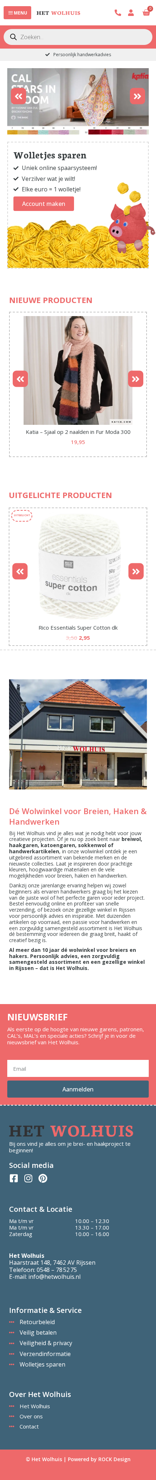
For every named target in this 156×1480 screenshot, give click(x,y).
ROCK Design (114, 1459)
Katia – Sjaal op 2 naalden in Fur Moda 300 (78, 431)
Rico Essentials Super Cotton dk (78, 627)
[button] (18, 96)
